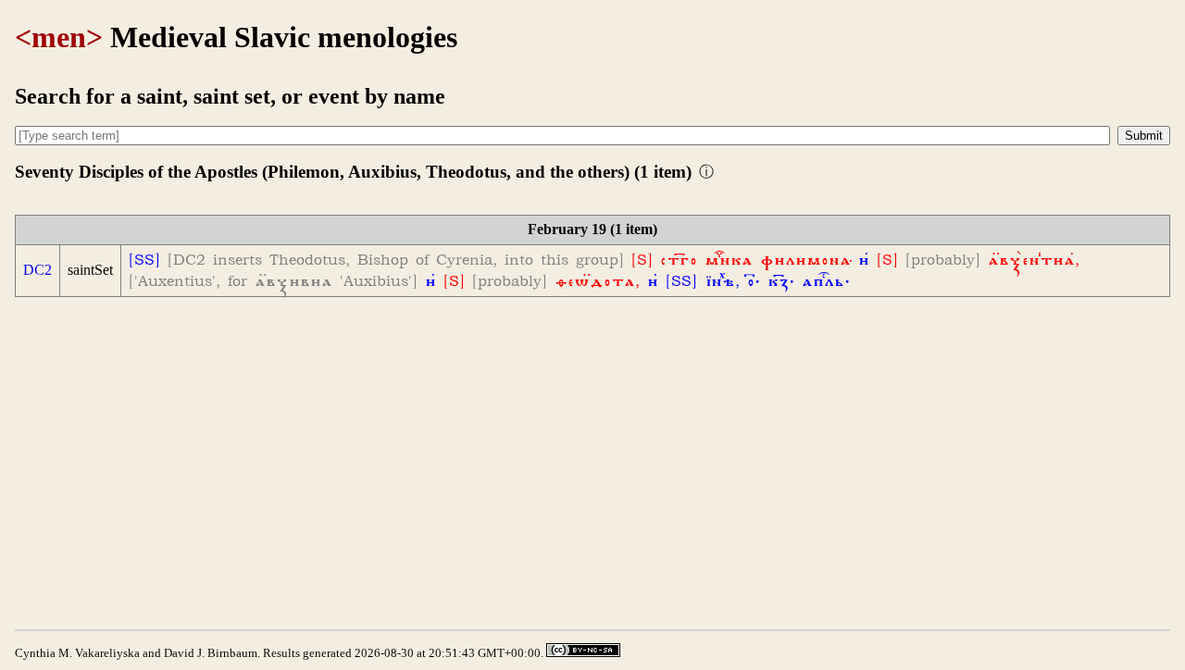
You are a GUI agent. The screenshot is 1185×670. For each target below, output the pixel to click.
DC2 (37, 270)
